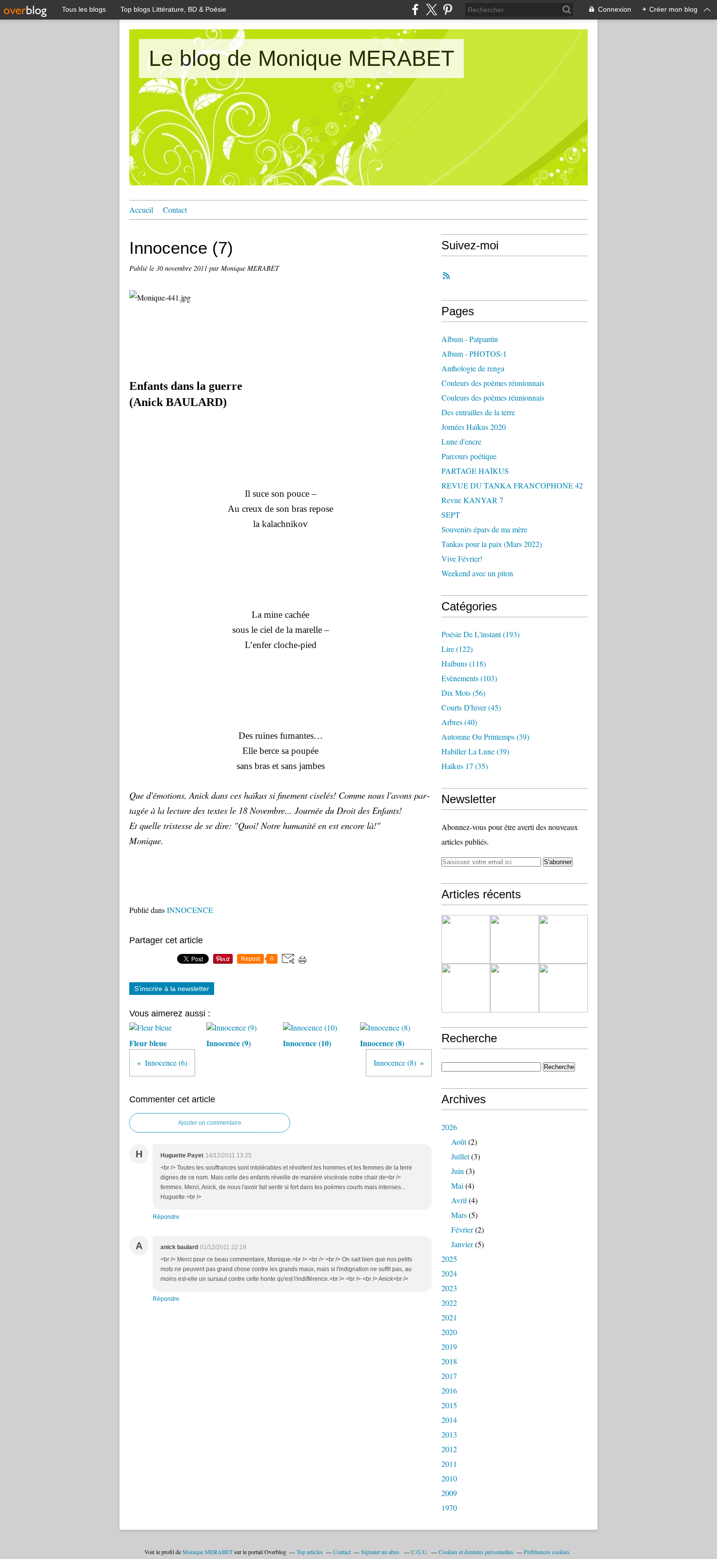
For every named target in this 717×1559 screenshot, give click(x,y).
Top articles (310, 1552)
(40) (459, 722)
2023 (449, 1288)
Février (462, 1229)
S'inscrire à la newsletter (171, 988)
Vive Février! (461, 558)
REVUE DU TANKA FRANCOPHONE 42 (512, 485)
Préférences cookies (547, 1552)
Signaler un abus (381, 1552)
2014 (449, 1420)
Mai (457, 1185)
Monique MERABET (207, 1552)
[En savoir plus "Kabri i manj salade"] (563, 939)
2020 (449, 1332)
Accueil (141, 209)
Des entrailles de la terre (478, 412)
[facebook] (415, 9)
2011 (449, 1463)
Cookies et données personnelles (476, 1552)
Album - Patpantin (469, 339)
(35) (464, 766)
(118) (463, 663)
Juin (457, 1171)
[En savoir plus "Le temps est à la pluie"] (465, 939)
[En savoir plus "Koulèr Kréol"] (514, 988)
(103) (469, 678)
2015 (449, 1405)
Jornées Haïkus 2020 (473, 427)
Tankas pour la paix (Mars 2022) (491, 544)
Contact (175, 209)
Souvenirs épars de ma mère (484, 529)
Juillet (460, 1156)
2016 (449, 1390)
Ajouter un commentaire (209, 1122)
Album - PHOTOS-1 (474, 353)
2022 (449, 1302)
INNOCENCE (190, 910)
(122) (457, 649)
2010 (449, 1478)
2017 (449, 1376)
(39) (485, 736)
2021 (449, 1317)
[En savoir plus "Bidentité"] (465, 988)
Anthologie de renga (472, 368)
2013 (449, 1434)
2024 (449, 1273)
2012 (449, 1449)
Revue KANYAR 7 (472, 500)
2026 (449, 1127)
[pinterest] (447, 9)
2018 (449, 1361)
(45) (471, 707)
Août (458, 1141)
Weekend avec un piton (477, 573)
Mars (459, 1215)
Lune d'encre (461, 441)
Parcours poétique (469, 456)
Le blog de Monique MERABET (301, 58)
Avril (459, 1200)
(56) (463, 693)
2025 (449, 1259)
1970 (449, 1507)
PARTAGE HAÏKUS (475, 471)
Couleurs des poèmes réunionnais (492, 383)
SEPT (450, 514)
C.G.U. (419, 1552)
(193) (480, 634)
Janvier (462, 1244)
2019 (449, 1346)
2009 (449, 1493)
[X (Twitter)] (431, 9)
